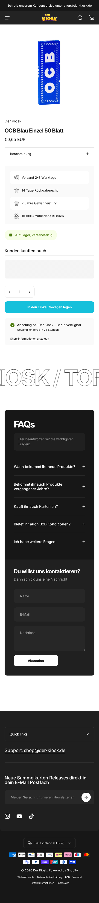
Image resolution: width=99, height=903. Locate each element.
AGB (67, 877)
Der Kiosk (13, 121)
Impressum (63, 882)
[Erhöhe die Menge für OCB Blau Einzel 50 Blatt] (29, 291)
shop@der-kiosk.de (78, 5)
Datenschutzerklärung (49, 877)
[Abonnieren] (86, 797)
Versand (77, 877)
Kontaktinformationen (42, 882)
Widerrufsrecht (25, 877)
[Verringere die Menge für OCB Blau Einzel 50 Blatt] (10, 291)
